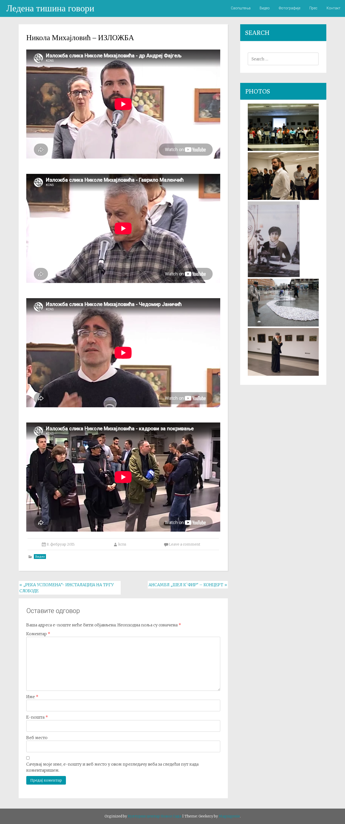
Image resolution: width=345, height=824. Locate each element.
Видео (265, 8)
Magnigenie (229, 816)
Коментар (38, 633)
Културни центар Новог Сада (154, 816)
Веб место (36, 737)
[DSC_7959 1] (283, 374)
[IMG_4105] (283, 149)
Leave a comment (184, 544)
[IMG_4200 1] (274, 275)
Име (32, 696)
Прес (313, 8)
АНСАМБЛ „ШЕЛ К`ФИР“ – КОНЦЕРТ (188, 584)
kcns (122, 544)
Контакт (333, 8)
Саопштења (241, 8)
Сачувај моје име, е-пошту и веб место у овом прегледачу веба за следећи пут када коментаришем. (112, 767)
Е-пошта (37, 717)
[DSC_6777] (283, 324)
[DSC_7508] (283, 198)
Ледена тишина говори (50, 8)
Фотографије (289, 8)
